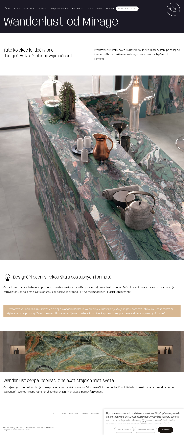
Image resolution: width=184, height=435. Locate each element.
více (144, 421)
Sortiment (74, 414)
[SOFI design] (174, 8)
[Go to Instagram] (92, 428)
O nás (63, 414)
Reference (96, 414)
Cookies (27, 430)
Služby (85, 414)
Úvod (55, 414)
